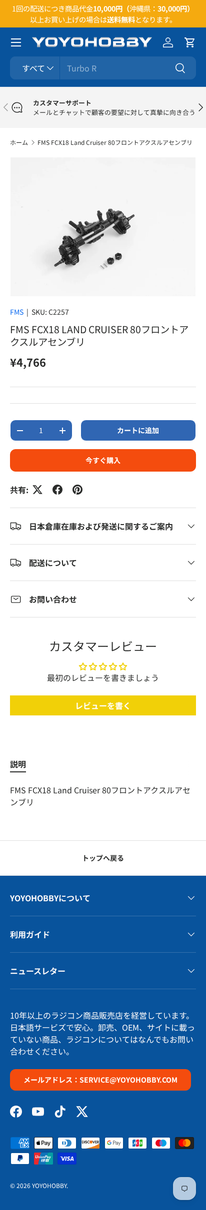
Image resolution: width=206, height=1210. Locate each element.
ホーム (19, 142)
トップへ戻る (103, 858)
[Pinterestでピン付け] (78, 490)
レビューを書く (103, 705)
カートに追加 (138, 430)
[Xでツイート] (38, 490)
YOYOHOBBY (49, 1185)
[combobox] (103, 67)
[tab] (18, 764)
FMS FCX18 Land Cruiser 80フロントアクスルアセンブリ (115, 142)
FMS (17, 312)
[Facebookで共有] (58, 490)
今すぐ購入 (103, 460)
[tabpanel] (103, 796)
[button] (190, 42)
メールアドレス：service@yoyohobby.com (101, 1080)
